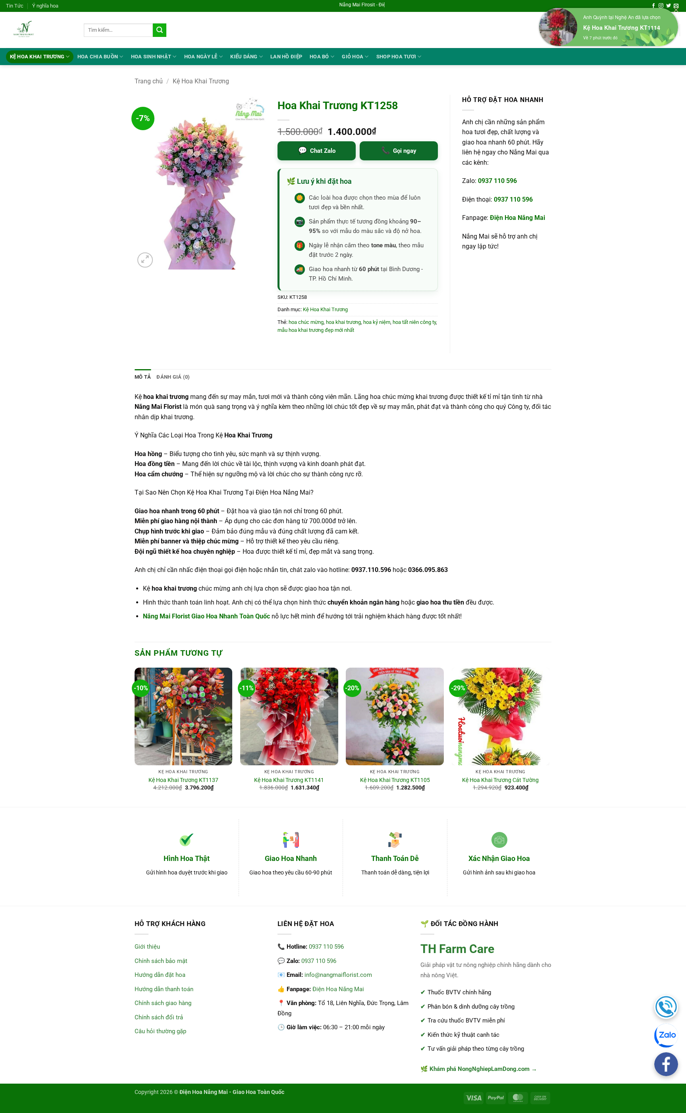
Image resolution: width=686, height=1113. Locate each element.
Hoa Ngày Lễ (201, 57)
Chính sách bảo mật (161, 961)
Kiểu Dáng (243, 57)
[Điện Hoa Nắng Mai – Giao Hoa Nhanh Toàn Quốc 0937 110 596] (39, 30)
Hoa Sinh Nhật (151, 57)
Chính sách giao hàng (163, 1003)
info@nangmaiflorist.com (338, 974)
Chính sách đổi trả (159, 1017)
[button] (145, 260)
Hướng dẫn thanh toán (164, 989)
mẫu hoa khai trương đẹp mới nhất (315, 330)
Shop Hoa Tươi (396, 57)
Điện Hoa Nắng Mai (517, 217)
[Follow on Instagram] (661, 6)
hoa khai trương (343, 322)
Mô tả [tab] (143, 377)
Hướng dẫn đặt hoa (160, 974)
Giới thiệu (147, 946)
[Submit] (159, 30)
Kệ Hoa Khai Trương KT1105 (395, 780)
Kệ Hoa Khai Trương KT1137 (183, 780)
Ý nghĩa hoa (45, 6)
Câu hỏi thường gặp (160, 1031)
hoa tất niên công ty (414, 322)
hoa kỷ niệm (376, 322)
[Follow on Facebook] (653, 6)
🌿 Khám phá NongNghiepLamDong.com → (478, 1069)
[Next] (549, 736)
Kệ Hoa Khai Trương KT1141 (289, 780)
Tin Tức (14, 6)
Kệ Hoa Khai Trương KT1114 (621, 27)
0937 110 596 (497, 181)
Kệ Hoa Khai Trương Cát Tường (500, 780)
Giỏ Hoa (352, 57)
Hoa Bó (319, 57)
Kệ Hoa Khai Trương (37, 57)
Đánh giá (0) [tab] (173, 377)
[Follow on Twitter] (668, 6)
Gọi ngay (398, 150)
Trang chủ (149, 81)
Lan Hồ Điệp (286, 57)
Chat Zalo (316, 150)
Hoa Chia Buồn (97, 57)
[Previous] (135, 736)
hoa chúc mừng (306, 322)
